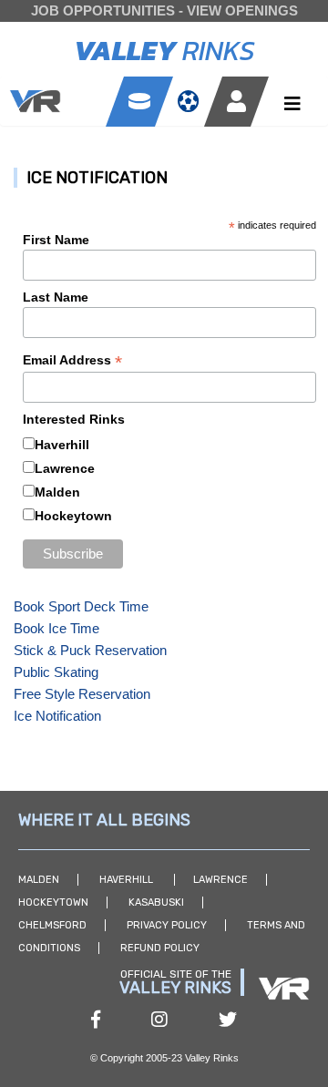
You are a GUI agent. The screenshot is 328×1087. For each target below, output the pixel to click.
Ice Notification (57, 715)
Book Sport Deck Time (81, 606)
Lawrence (65, 468)
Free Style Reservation (82, 694)
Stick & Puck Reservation (90, 650)
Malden (57, 492)
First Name (56, 239)
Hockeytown (73, 515)
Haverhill (62, 444)
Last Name (55, 297)
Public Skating (56, 672)
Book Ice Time (56, 628)
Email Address (72, 360)
